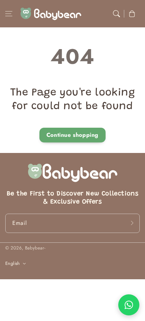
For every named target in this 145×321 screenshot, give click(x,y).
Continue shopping (72, 135)
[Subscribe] (132, 223)
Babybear (34, 248)
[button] (9, 13)
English (12, 263)
